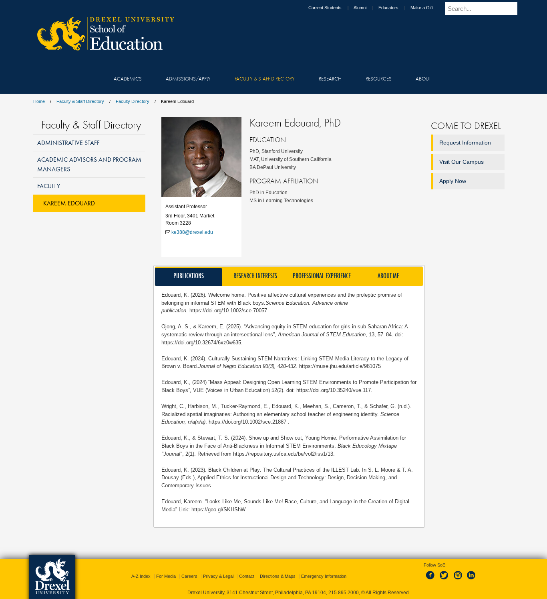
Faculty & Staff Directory (80, 101)
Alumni (360, 7)
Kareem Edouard (69, 203)
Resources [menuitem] (379, 78)
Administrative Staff (68, 143)
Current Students (325, 7)
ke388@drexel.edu (192, 232)
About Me (388, 275)
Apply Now (452, 181)
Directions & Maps (278, 576)
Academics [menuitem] (128, 78)
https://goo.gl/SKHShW (218, 510)
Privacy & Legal (218, 576)
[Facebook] (432, 579)
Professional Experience (322, 275)
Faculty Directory (132, 101)
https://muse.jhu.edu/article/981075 (339, 366)
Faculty (48, 186)
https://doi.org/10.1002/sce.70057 (228, 311)
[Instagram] (458, 579)
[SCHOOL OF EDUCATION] (101, 48)
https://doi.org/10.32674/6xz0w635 (201, 343)
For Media (166, 576)
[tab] (188, 277)
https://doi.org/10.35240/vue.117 (333, 390)
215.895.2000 (343, 592)
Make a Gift (421, 7)
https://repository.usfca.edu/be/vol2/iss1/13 (283, 454)
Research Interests (255, 275)
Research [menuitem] (330, 78)
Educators (388, 7)
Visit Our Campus (461, 162)
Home (39, 101)
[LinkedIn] (471, 579)
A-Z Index (141, 576)
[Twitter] (445, 579)
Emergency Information (323, 576)
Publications (188, 275)
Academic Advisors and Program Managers (89, 164)
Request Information (465, 142)
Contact (246, 576)
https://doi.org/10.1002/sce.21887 (248, 422)
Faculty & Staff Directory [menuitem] (265, 78)
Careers (189, 576)
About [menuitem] (423, 78)
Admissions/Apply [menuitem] (188, 78)
